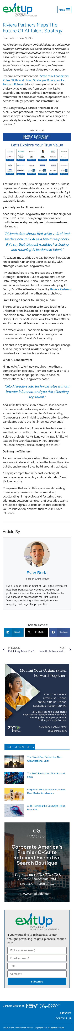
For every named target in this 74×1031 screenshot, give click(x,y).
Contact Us (63, 1018)
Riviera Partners (60, 289)
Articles (65, 1013)
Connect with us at (13, 1005)
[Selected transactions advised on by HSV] (37, 176)
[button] (64, 9)
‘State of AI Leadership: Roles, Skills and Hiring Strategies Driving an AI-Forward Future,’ (36, 80)
